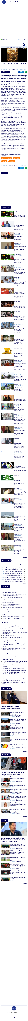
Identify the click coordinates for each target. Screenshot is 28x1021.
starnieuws (18, 719)
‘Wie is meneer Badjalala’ (8, 638)
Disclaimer (7, 1017)
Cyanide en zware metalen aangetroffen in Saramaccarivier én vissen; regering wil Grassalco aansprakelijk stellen (20, 508)
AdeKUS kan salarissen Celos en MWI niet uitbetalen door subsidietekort (19, 393)
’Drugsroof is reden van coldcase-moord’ (12, 644)
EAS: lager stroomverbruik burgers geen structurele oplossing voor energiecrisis (19, 332)
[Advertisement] (14, 193)
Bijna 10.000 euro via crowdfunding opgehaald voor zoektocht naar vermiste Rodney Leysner (18, 794)
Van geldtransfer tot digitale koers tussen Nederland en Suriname (18, 788)
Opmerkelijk (9, 50)
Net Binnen (21, 50)
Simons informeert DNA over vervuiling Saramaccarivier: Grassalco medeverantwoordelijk (20, 369)
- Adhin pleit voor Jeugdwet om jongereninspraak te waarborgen (12, 580)
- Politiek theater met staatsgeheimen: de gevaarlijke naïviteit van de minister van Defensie (12, 578)
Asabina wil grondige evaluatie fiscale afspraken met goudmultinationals (19, 230)
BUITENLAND (6, 692)
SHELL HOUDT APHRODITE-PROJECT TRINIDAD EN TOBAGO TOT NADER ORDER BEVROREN (18, 749)
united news (12, 72)
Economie (15, 50)
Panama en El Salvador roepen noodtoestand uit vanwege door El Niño (18, 742)
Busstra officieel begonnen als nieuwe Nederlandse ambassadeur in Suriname (18, 807)
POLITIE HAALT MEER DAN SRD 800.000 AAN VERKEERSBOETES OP (19, 310)
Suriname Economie (6, 161)
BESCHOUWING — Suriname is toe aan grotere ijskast (19, 241)
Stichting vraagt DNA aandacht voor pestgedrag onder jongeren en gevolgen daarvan (14, 682)
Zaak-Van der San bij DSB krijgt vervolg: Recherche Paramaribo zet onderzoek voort (19, 275)
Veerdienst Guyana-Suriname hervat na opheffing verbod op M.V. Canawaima (20, 381)
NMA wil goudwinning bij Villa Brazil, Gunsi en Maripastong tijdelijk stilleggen (20, 286)
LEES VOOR (5, 75)
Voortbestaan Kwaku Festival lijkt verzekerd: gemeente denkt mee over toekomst (18, 814)
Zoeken (4, 47)
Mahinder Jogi (6, 614)
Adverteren (16, 1017)
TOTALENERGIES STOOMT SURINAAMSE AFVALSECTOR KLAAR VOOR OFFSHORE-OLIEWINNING (19, 298)
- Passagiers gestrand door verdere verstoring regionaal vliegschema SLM (12, 576)
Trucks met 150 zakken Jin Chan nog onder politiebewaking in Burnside (19, 357)
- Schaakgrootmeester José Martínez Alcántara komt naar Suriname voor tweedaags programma (12, 584)
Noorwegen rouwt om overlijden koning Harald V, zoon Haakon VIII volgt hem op (18, 724)
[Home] (4, 2)
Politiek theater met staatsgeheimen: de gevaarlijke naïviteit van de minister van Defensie (15, 665)
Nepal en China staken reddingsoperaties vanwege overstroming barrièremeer (16, 730)
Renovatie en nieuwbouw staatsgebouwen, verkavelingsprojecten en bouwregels (13, 611)
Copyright (2, 1017)
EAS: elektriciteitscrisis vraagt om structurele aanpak (19, 220)
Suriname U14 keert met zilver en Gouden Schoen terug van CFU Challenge (18, 849)
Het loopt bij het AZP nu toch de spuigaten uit (13, 671)
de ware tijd (17, 236)
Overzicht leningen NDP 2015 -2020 (11, 630)
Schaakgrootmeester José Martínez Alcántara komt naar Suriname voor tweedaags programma (13, 843)
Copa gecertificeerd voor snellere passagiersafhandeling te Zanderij (20, 521)
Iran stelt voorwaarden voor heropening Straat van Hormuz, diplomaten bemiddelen (17, 717)
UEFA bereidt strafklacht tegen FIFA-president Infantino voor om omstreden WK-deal (18, 855)
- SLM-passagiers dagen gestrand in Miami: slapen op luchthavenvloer (12, 571)
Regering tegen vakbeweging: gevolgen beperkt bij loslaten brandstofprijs (19, 263)
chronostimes (17, 246)
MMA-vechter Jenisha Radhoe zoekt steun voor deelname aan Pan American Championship (17, 869)
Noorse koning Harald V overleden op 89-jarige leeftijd (18, 736)
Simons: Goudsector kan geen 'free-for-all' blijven (20, 403)
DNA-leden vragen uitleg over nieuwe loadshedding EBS (20, 496)
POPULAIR (19, 6)
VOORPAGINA (4, 6)
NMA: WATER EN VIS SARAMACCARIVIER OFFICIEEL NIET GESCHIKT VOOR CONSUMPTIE (19, 345)
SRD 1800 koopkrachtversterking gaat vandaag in (14, 646)
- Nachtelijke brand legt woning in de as (11, 573)
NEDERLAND (5, 758)
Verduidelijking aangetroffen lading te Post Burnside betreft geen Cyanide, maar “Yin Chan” (20, 472)
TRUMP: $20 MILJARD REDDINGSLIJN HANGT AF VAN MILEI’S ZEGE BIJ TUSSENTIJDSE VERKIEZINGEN (14, 677)
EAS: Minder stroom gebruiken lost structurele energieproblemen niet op (19, 485)
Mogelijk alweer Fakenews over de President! (13, 619)
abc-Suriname (17, 407)
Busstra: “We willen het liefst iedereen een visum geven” (17, 782)
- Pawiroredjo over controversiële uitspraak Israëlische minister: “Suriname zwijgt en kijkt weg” (12, 582)
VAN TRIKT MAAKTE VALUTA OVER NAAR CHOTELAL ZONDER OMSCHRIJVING (12, 641)
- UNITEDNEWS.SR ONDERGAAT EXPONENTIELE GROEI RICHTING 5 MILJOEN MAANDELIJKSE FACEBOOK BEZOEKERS (12, 569)
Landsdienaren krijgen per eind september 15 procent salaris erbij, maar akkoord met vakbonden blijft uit (19, 423)
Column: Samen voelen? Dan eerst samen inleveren (15, 680)
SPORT (4, 823)
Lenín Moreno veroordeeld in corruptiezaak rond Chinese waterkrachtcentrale (11, 711)
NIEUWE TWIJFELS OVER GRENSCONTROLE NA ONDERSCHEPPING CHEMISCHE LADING (20, 320)
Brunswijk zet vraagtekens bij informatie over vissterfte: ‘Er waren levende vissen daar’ (19, 448)
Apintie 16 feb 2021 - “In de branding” (11, 621)
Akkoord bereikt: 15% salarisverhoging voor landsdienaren (19, 532)
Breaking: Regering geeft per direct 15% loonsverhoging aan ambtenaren (20, 554)
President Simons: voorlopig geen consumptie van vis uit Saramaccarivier (19, 543)
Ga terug (4, 176)
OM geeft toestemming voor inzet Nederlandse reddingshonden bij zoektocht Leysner (12, 777)
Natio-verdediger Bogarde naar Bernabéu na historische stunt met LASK (18, 862)
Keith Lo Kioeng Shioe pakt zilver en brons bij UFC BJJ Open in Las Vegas (18, 875)
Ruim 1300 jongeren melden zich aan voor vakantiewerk (19, 412)
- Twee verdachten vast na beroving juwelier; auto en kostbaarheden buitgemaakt (12, 567)
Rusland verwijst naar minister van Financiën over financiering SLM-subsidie (19, 460)
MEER (24, 6)
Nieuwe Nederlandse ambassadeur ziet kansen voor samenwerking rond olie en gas (18, 801)
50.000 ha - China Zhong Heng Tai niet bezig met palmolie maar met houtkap (14, 652)
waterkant (16, 269)
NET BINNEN (12, 6)
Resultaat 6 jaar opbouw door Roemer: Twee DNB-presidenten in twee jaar (20, 252)
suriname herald (18, 280)
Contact (11, 1017)
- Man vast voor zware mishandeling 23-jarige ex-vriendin (12, 574)
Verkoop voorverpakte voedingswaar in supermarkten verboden (12, 608)
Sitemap (22, 1017)
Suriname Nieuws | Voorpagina (10, 595)
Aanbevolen (5, 210)
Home (3, 50)
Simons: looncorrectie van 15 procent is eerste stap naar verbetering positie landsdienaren (20, 436)
